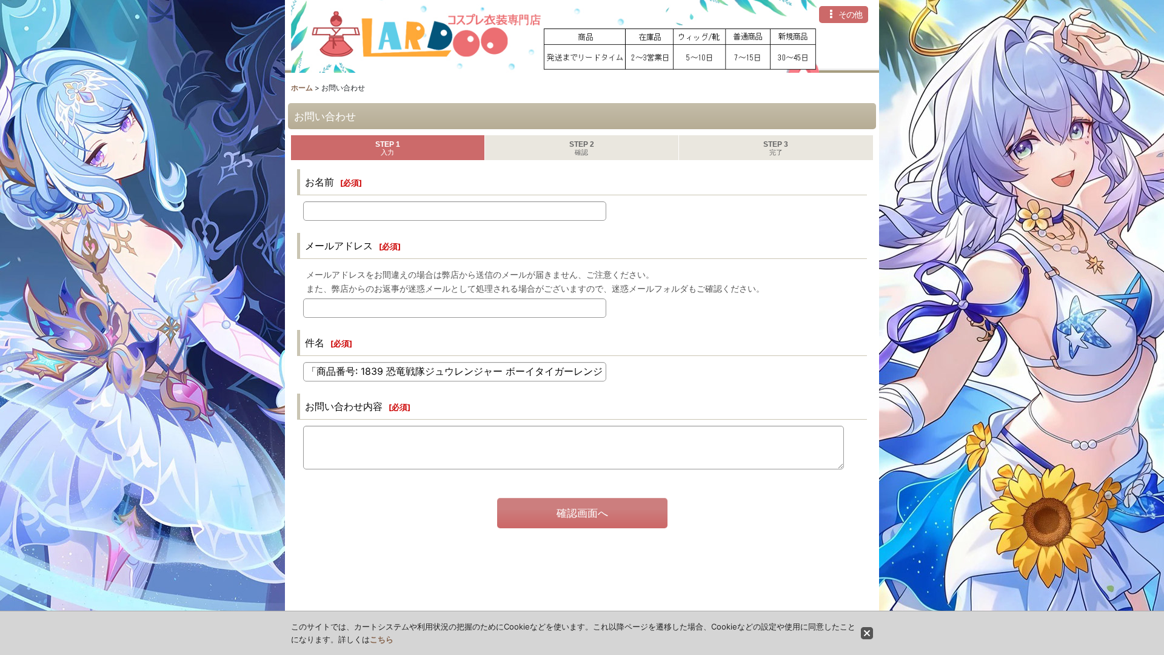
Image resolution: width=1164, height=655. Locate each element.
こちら (381, 639)
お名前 (319, 182)
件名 (314, 343)
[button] (843, 14)
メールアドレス (339, 246)
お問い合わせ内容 (344, 406)
